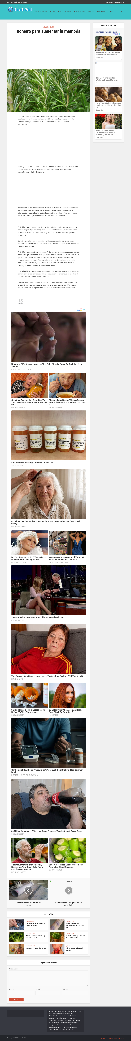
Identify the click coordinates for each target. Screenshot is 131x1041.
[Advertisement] (48, 51)
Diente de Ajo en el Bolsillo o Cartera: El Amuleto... (35, 924)
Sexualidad (101, 12)
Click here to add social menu (115, 2)
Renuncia (117, 1038)
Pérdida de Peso (79, 12)
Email (38, 989)
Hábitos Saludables (64, 12)
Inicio (122, 1038)
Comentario (13, 969)
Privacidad (109, 1038)
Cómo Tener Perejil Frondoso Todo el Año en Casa (75, 937)
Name (12, 989)
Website (65, 989)
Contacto (102, 1038)
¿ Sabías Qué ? (112, 12)
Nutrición (91, 12)
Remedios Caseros (40, 12)
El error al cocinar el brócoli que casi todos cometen (36, 937)
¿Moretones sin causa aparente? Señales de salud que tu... (75, 925)
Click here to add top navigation (17, 2)
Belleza (52, 12)
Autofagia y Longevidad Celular (36, 948)
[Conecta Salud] (20, 9)
